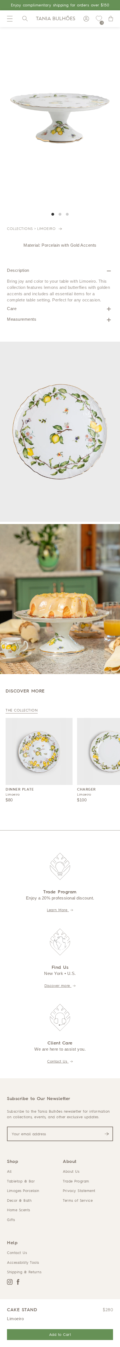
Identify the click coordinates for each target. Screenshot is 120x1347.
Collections (20, 228)
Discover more (57, 985)
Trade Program (76, 1181)
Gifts (11, 1219)
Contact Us (58, 1061)
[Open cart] (111, 18)
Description (18, 270)
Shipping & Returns (24, 1271)
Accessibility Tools (23, 1262)
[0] (99, 18)
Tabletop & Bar (21, 1181)
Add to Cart (60, 1334)
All (9, 1171)
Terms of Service (78, 1200)
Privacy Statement (79, 1190)
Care (11, 308)
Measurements (21, 319)
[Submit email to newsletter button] (107, 1134)
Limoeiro (47, 228)
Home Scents (18, 1209)
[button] (10, 19)
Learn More (58, 909)
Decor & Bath (19, 1200)
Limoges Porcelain (23, 1190)
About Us (71, 1171)
